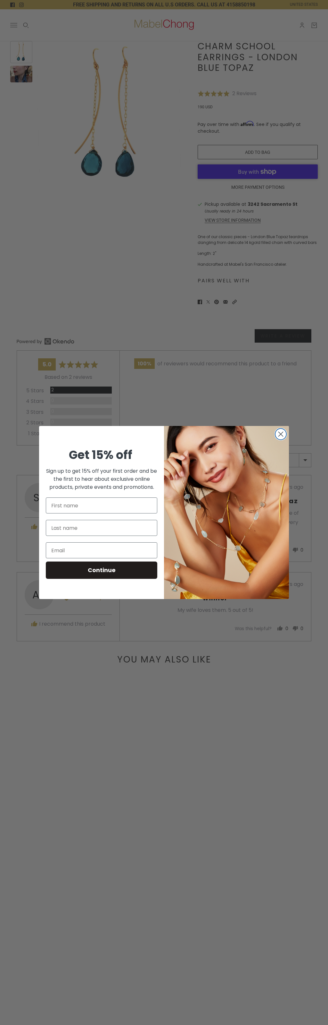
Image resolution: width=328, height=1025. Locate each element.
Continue (102, 570)
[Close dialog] (280, 434)
